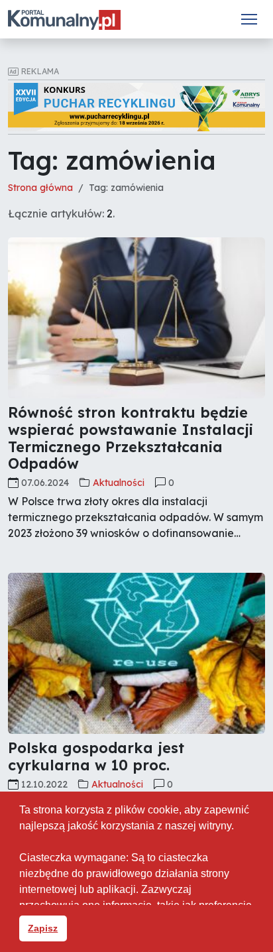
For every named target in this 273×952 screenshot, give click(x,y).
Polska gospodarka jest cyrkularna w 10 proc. (96, 756)
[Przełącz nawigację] (249, 19)
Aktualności (118, 482)
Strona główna (40, 188)
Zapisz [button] (43, 928)
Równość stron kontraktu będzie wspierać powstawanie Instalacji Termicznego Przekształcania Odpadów (130, 438)
